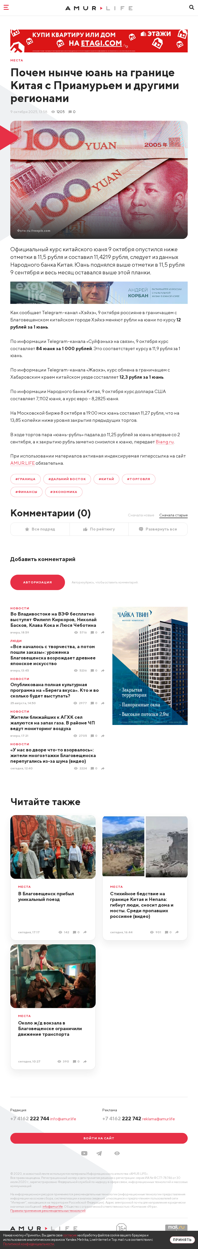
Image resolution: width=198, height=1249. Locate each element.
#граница (25, 479)
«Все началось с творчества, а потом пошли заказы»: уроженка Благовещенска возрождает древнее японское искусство (53, 655)
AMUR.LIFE (22, 463)
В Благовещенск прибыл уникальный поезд (46, 896)
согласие (70, 1235)
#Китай (106, 479)
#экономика (64, 492)
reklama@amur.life (158, 1118)
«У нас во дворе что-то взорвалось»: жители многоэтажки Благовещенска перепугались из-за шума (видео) (53, 755)
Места (16, 60)
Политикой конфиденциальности (28, 1244)
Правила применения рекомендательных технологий (48, 1211)
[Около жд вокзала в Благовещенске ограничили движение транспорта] (86, 1061)
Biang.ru (165, 441)
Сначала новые (141, 515)
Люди (16, 640)
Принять (182, 1240)
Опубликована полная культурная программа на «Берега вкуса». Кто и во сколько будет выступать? (54, 690)
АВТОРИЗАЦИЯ (37, 582)
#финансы (26, 492)
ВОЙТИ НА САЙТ (99, 1138)
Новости (19, 608)
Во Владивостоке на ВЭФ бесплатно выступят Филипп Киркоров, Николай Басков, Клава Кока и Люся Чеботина (53, 619)
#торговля (138, 479)
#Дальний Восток (67, 479)
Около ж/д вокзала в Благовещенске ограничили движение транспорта (50, 1028)
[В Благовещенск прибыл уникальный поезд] (86, 932)
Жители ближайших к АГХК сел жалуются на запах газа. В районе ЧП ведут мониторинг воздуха (52, 722)
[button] (117, 1153)
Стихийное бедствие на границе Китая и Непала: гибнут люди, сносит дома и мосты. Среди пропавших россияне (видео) (142, 905)
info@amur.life (63, 1118)
